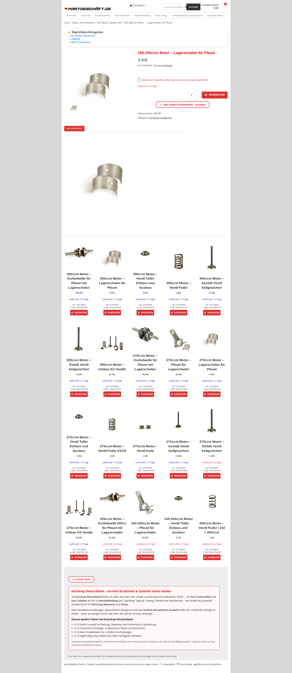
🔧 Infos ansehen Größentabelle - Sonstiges (183, 104)
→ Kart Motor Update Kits (81, 35)
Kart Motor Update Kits (109, 22)
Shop (75, 22)
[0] (223, 8)
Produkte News (215, 15)
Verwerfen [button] (215, 664)
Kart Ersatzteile (122, 15)
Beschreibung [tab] (74, 128)
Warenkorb (217, 95)
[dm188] (97, 85)
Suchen (193, 6)
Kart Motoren (87, 22)
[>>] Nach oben (81, 579)
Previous (59, 85)
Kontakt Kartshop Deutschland (187, 15)
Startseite (71, 15)
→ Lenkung (74, 38)
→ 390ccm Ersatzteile (79, 42)
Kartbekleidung (142, 15)
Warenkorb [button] (81, 312)
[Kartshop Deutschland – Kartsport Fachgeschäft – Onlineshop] (88, 8)
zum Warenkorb (209, 5)
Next (134, 85)
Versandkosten (165, 65)
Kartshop (85, 15)
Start (66, 22)
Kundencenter (102, 15)
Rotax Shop (161, 15)
